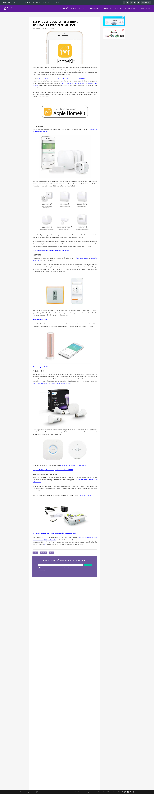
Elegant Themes (31, 792)
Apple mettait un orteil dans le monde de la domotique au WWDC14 (62, 79)
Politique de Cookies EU (113, 792)
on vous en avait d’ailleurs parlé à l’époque (73, 465)
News (52, 28)
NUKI (57, 2)
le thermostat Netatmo (81, 258)
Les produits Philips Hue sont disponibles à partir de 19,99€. (53, 470)
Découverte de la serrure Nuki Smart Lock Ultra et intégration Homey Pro (63, 626)
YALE (20, 2)
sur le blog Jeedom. (86, 495)
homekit (43, 553)
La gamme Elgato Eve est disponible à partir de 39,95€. (51, 250)
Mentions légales (80, 792)
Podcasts (82, 8)
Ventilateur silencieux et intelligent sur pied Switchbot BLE (60, 771)
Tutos (73, 8)
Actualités (64, 8)
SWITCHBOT (36, 2)
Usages (118, 8)
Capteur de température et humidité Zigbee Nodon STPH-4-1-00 (63, 687)
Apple (35, 553)
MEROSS (27, 2)
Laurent (38, 28)
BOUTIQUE (146, 8)
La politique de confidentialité (95, 792)
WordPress (48, 792)
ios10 (51, 553)
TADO (14, 2)
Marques (107, 8)
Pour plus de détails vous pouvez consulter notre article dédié (51, 383)
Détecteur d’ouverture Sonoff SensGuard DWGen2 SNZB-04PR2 (62, 748)
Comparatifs (94, 8)
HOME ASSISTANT (48, 2)
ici (44, 544)
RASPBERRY (6, 2)
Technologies (130, 8)
